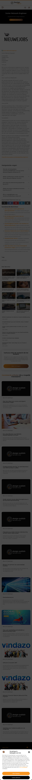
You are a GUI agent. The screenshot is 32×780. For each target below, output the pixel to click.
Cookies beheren (16, 777)
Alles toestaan (16, 773)
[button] (29, 752)
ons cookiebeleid (23, 767)
